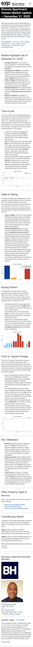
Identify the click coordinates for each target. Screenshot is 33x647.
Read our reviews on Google (11, 614)
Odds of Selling (25, 42)
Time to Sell (16, 42)
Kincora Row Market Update (13, 506)
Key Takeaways (5, 45)
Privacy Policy (5, 642)
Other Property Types (17, 45)
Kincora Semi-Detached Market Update (16, 508)
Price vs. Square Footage (18, 43)
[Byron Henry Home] (13, 4)
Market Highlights (6, 42)
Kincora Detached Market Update (15, 504)
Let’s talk (4, 548)
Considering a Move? (7, 47)
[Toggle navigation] (30, 3)
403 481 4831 (21, 620)
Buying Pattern (5, 43)
